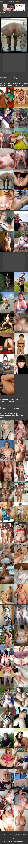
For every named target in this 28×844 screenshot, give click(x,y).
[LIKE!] (1, 15)
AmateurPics (14, 1)
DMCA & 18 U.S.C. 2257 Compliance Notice (14, 841)
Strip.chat (18, 10)
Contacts (9, 839)
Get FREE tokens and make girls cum (19, 7)
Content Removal (18, 839)
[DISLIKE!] (6, 15)
